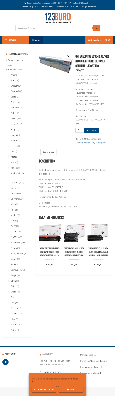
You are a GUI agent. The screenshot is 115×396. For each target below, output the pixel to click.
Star (13, 302)
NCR (13, 204)
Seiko (13, 286)
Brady (13, 80)
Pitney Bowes (17, 253)
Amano (14, 75)
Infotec (14, 157)
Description (48, 152)
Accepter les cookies (44, 389)
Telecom (15, 308)
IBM (12, 151)
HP (12, 146)
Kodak (14, 168)
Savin (13, 281)
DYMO (13, 118)
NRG (13, 221)
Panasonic (15, 242)
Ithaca (13, 162)
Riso (13, 264)
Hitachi (14, 140)
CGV (36, 7)
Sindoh (14, 297)
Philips (14, 248)
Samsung (15, 270)
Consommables (82, 142)
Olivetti (14, 231)
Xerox (13, 324)
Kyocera (15, 182)
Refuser (71, 389)
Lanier (13, 188)
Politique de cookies (88, 7)
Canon (14, 91)
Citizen (14, 102)
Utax (13, 319)
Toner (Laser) (101, 142)
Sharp (13, 292)
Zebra (13, 330)
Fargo (13, 129)
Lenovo (14, 193)
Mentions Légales (47, 7)
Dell (12, 113)
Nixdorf (14, 215)
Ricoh (13, 259)
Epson (14, 124)
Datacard (15, 107)
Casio (13, 97)
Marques (12, 69)
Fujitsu (14, 135)
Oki (92, 142)
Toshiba (14, 313)
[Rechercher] (96, 28)
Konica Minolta (17, 173)
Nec (13, 210)
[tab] (48, 152)
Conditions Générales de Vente (93, 361)
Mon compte (26, 7)
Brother (14, 86)
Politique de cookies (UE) (91, 373)
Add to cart (92, 130)
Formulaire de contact (50, 372)
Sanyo (14, 275)
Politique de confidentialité (67, 7)
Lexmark (15, 199)
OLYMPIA (15, 237)
